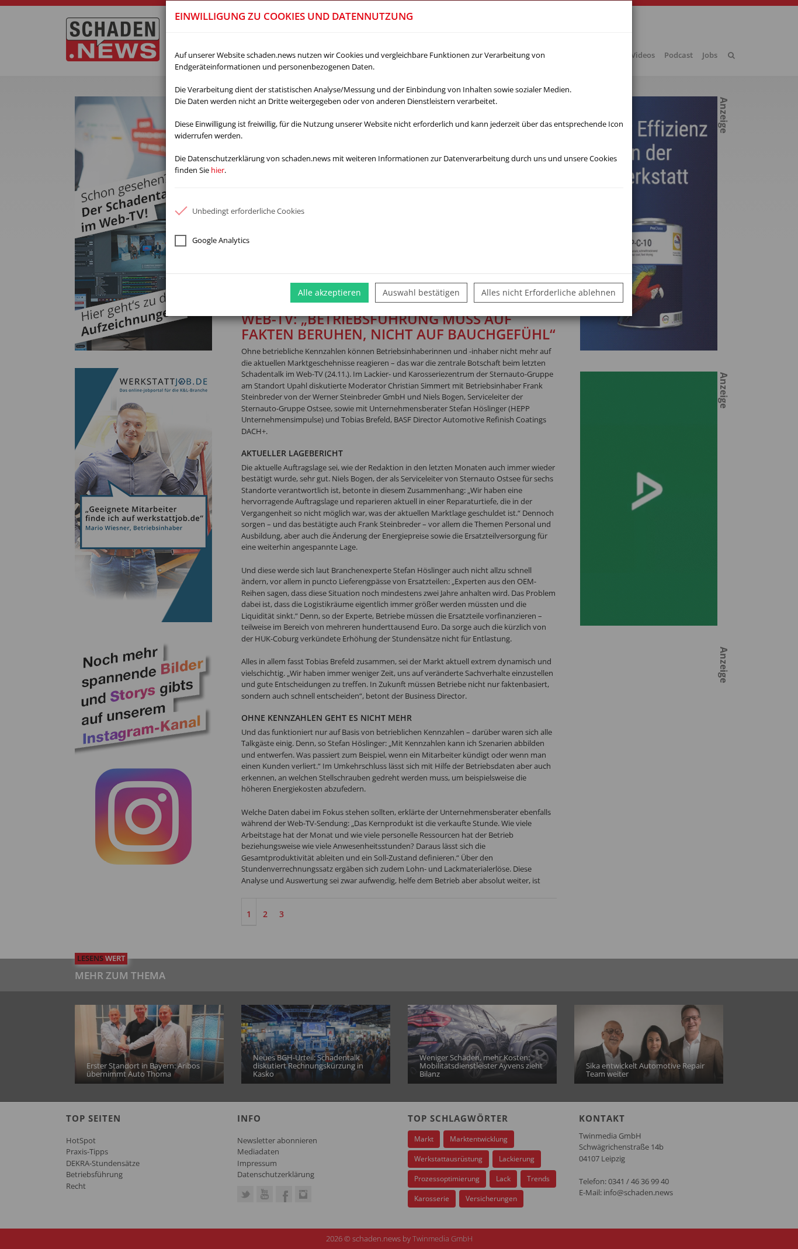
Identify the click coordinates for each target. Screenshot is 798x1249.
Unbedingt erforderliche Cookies (248, 211)
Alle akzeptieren (329, 292)
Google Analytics (220, 240)
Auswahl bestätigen (421, 292)
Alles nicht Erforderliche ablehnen (548, 292)
